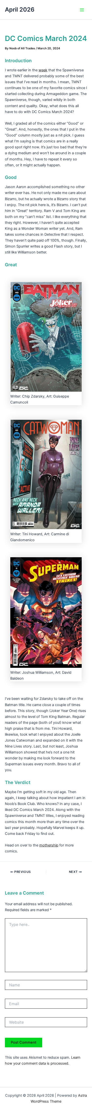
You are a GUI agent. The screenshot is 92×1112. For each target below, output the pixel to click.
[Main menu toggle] (82, 10)
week (43, 70)
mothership (48, 845)
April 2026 (19, 9)
